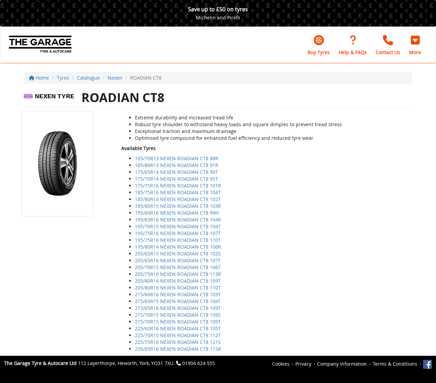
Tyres (63, 77)
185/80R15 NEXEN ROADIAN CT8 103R (178, 206)
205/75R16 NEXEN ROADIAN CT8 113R (178, 274)
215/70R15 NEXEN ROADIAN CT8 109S (178, 315)
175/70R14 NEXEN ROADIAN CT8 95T (176, 179)
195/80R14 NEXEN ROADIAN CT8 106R (178, 247)
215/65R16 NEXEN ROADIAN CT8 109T (178, 308)
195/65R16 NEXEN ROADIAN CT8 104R (178, 219)
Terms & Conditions (395, 364)
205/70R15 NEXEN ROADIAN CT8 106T (178, 267)
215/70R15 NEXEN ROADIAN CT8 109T (178, 321)
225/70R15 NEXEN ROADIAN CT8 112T (178, 335)
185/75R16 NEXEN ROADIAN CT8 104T (178, 192)
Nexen (115, 77)
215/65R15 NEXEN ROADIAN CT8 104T (178, 301)
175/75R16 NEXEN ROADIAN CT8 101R (178, 185)
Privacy (303, 364)
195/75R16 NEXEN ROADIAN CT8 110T (178, 240)
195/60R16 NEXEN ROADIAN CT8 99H (177, 213)
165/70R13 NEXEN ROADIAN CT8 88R (176, 158)
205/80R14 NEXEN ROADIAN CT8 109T (178, 281)
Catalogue (88, 77)
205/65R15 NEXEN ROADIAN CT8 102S (178, 253)
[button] (415, 45)
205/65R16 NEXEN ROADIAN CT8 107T (178, 260)
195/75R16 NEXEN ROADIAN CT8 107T (178, 233)
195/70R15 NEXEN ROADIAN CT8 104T (178, 226)
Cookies (281, 364)
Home (41, 77)
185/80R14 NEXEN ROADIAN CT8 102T (178, 199)
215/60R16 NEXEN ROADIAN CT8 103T (178, 294)
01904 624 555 (198, 363)
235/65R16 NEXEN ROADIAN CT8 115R (178, 349)
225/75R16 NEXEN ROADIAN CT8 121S (178, 342)
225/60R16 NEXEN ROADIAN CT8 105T (178, 328)
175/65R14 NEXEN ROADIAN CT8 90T (176, 172)
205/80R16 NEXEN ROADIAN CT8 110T (178, 287)
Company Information (342, 364)
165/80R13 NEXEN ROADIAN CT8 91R (176, 165)
